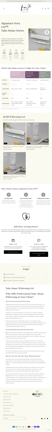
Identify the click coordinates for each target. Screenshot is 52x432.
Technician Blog (7, 396)
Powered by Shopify (32, 429)
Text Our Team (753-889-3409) (39, 254)
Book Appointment (13, 252)
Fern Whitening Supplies (23, 429)
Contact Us (5, 391)
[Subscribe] (24, 418)
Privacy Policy (6, 411)
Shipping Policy (7, 408)
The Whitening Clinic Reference (10, 394)
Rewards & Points (7, 402)
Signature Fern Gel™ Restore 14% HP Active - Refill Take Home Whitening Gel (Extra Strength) (37, 147)
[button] (3, 8)
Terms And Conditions (8, 405)
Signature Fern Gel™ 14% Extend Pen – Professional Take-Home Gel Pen (13, 147)
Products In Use (7, 399)
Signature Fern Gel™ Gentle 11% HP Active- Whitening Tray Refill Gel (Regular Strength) (14, 177)
